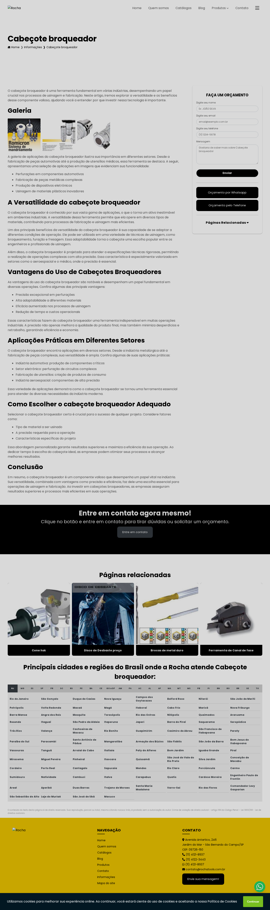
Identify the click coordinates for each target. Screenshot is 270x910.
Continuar (253, 901)
